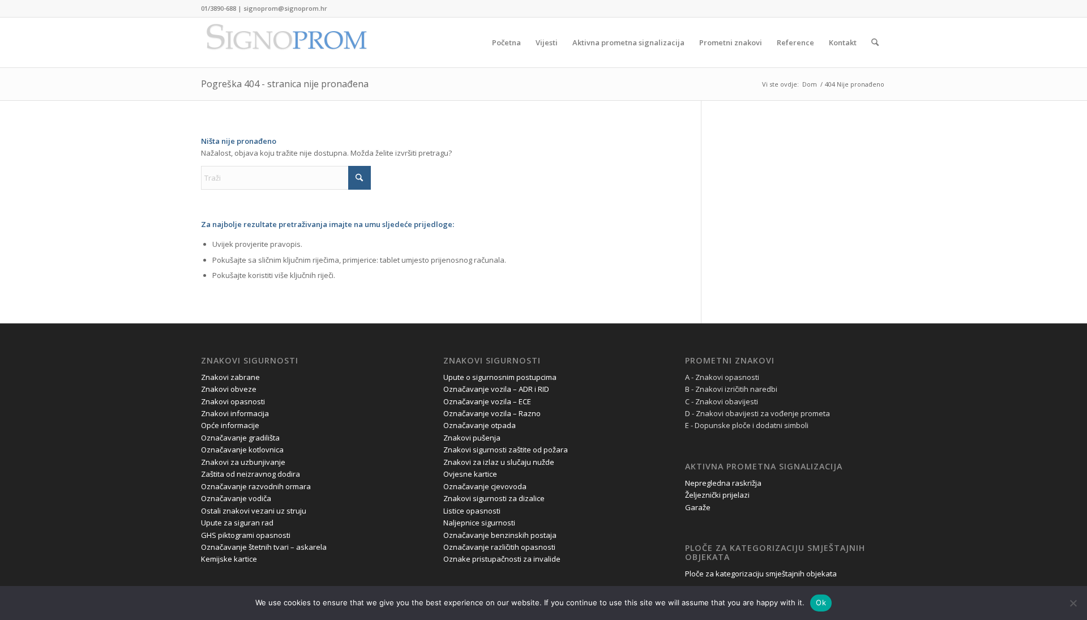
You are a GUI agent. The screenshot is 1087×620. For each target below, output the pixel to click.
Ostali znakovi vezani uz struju (253, 511)
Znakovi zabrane (230, 377)
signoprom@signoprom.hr (285, 8)
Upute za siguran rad (237, 523)
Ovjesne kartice (470, 474)
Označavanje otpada (479, 425)
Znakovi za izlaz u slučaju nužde (498, 462)
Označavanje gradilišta (240, 438)
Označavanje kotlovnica (242, 449)
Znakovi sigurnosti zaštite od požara (505, 449)
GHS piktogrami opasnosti (245, 535)
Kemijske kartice (229, 559)
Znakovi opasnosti (233, 401)
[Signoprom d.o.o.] (286, 42)
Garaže (698, 507)
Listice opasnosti (471, 511)
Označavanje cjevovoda (485, 486)
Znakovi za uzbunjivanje (243, 462)
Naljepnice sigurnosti (479, 523)
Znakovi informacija (235, 413)
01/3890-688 (218, 8)
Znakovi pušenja (471, 438)
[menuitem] (506, 42)
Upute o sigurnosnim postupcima (500, 377)
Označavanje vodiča (236, 498)
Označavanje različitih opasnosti (499, 547)
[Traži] (875, 42)
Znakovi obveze (228, 389)
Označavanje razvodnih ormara (256, 486)
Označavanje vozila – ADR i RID (496, 389)
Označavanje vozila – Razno (492, 413)
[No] (1073, 603)
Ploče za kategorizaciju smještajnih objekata (761, 573)
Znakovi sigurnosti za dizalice (494, 498)
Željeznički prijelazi (717, 495)
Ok (821, 602)
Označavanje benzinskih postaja (500, 535)
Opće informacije (230, 425)
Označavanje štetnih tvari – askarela (264, 547)
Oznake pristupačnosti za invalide (501, 559)
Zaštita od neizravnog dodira (250, 474)
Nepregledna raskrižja (723, 483)
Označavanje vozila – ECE (487, 401)
